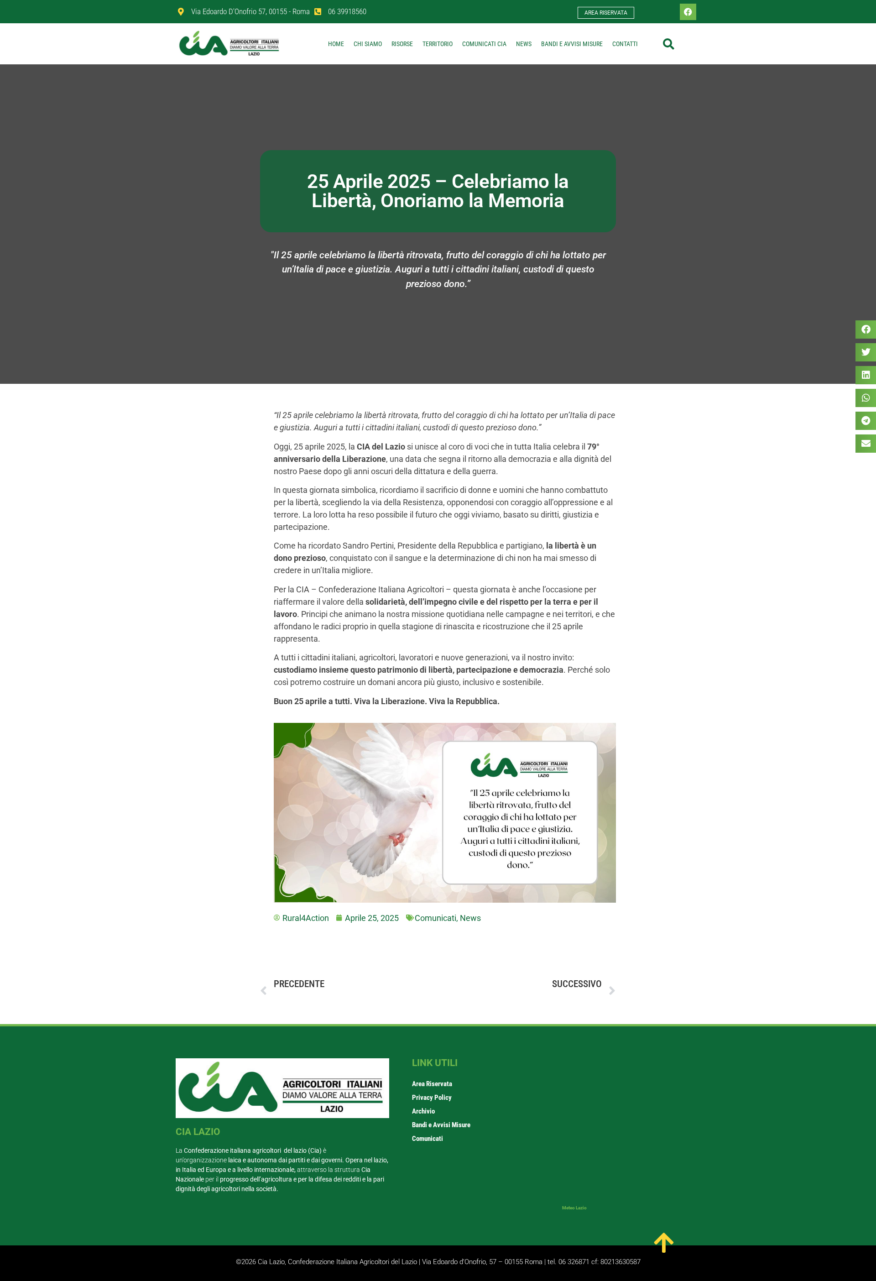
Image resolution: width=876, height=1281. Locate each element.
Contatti (625, 43)
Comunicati (435, 918)
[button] (668, 43)
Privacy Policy (432, 1097)
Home (336, 43)
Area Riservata (432, 1084)
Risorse (402, 43)
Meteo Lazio (574, 1207)
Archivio (423, 1111)
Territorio (437, 43)
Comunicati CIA (484, 43)
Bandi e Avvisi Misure (572, 43)
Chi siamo (368, 43)
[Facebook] (688, 12)
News (524, 43)
